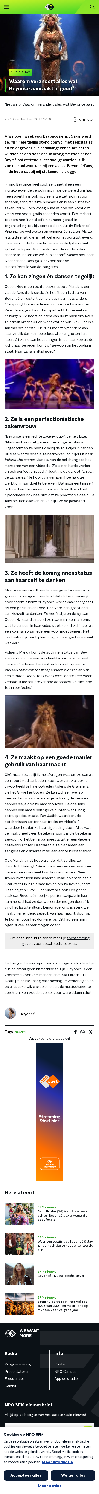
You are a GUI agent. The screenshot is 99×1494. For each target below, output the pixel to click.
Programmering (18, 1364)
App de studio (66, 1379)
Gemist (10, 1386)
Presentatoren (17, 1371)
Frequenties (15, 1379)
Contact (61, 1364)
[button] (6, 7)
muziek (21, 1032)
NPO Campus (65, 1371)
